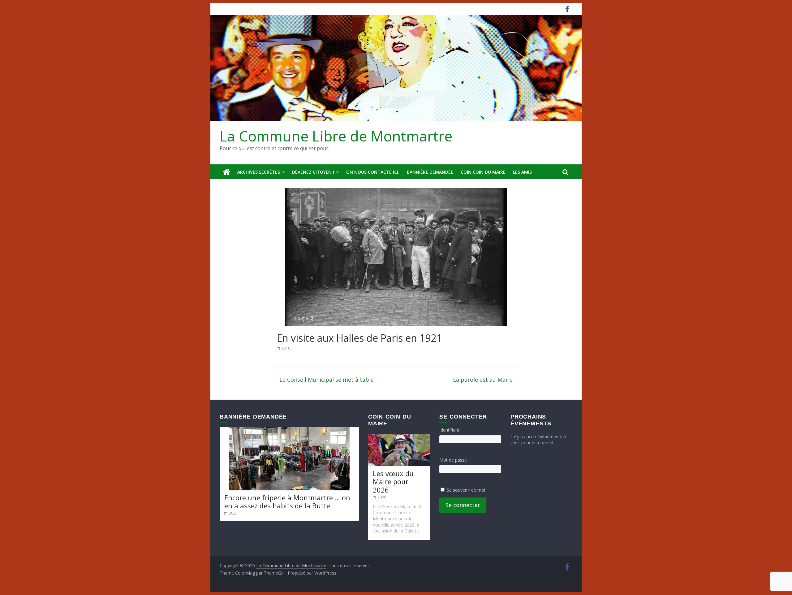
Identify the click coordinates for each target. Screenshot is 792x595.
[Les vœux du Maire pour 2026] (399, 437)
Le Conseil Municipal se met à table (323, 379)
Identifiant (449, 430)
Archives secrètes (258, 172)
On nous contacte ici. (372, 172)
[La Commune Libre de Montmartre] (227, 172)
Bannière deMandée (430, 172)
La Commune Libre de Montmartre (336, 135)
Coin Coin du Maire (483, 172)
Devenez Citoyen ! (313, 172)
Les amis (522, 172)
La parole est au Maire (486, 379)
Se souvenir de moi (466, 490)
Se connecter (463, 505)
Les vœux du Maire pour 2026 (393, 481)
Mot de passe (453, 460)
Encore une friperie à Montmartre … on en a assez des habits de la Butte (287, 501)
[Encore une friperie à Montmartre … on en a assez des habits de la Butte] (289, 430)
